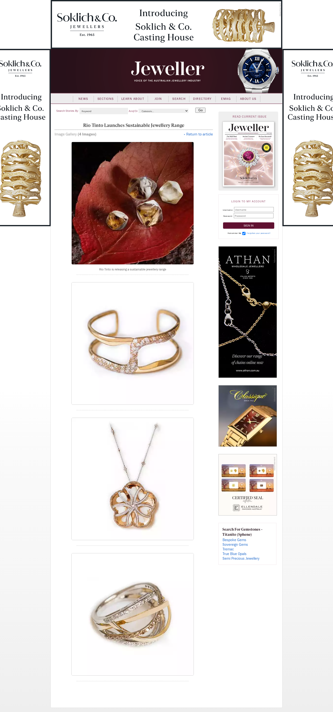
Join (158, 99)
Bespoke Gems (234, 540)
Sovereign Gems (235, 545)
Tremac (228, 549)
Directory (202, 99)
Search (179, 99)
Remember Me (234, 233)
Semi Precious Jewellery (241, 559)
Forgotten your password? (258, 233)
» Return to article (198, 134)
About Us (248, 99)
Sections (106, 99)
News (83, 99)
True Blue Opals (234, 554)
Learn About (132, 99)
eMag (226, 99)
